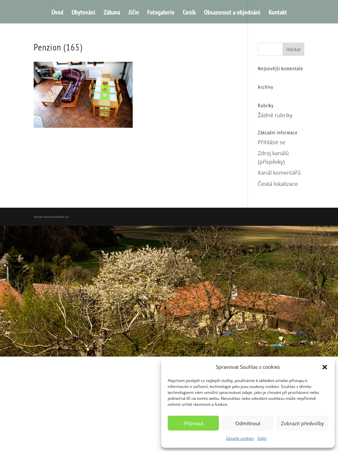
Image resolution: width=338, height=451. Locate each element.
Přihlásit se (271, 142)
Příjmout (193, 423)
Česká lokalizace (278, 184)
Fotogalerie (161, 13)
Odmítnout (247, 423)
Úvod (57, 13)
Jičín (133, 13)
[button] (324, 367)
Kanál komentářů (279, 172)
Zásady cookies (240, 438)
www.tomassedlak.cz (51, 216)
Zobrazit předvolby (302, 423)
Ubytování (83, 13)
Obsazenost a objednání (232, 13)
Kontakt (278, 13)
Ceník (189, 13)
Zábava (112, 13)
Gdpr (262, 438)
